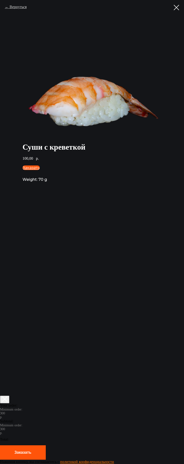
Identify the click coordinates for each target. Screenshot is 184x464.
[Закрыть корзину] (4, 399)
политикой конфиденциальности (87, 462)
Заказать (22, 452)
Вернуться (18, 7)
